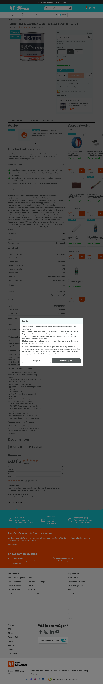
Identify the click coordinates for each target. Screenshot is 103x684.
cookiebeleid (55, 354)
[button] (66, 360)
